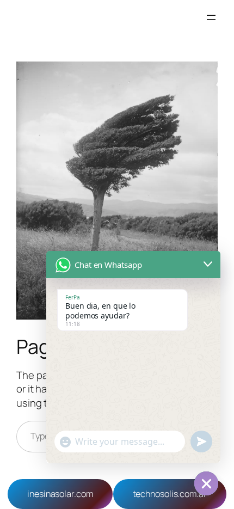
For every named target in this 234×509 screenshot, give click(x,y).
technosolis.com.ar (170, 494)
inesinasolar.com (60, 494)
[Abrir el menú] (211, 17)
